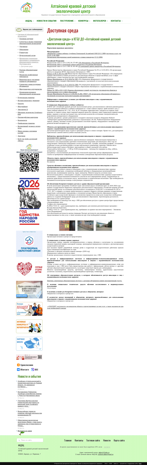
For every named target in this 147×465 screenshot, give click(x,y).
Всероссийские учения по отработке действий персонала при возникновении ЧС (30, 413)
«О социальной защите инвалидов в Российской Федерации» (99, 66)
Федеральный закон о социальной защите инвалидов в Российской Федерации (74, 64)
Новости (106, 440)
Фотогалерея (99, 21)
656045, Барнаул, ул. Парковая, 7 (29, 454)
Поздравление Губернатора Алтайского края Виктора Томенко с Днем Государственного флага (30, 393)
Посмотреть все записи (25, 431)
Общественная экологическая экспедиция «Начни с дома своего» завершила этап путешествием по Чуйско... (30, 423)
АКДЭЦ (28, 21)
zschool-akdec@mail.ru (105, 454)
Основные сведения (26, 39)
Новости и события (46, 21)
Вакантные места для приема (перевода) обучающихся (29, 80)
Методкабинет (23, 106)
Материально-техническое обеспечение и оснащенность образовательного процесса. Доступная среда (29, 61)
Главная (67, 440)
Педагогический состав (27, 55)
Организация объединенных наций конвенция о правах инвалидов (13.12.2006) (75, 57)
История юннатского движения (28, 100)
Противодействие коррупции (28, 117)
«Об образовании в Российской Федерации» (93, 63)
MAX (36, 369)
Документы (23, 46)
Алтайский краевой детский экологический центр (73, 9)
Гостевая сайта (93, 440)
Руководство (23, 52)
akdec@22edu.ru (104, 452)
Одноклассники (26, 365)
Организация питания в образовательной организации (29, 93)
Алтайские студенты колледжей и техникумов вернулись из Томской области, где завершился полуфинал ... (30, 384)
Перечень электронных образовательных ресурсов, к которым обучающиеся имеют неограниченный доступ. (84, 281)
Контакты (116, 21)
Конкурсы (83, 21)
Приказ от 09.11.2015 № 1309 (57, 74)
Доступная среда (27, 66)
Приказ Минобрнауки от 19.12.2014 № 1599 (62, 79)
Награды (21, 103)
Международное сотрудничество (30, 89)
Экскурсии (21, 136)
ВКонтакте (24, 369)
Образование (23, 49)
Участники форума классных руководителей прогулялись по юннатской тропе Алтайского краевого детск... (28, 403)
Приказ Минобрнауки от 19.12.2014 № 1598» (62, 85)
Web (140, 463)
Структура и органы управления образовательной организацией (30, 42)
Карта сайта (119, 440)
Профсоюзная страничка (26, 123)
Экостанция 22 (23, 109)
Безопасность (22, 120)
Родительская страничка (26, 97)
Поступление (67, 21)
